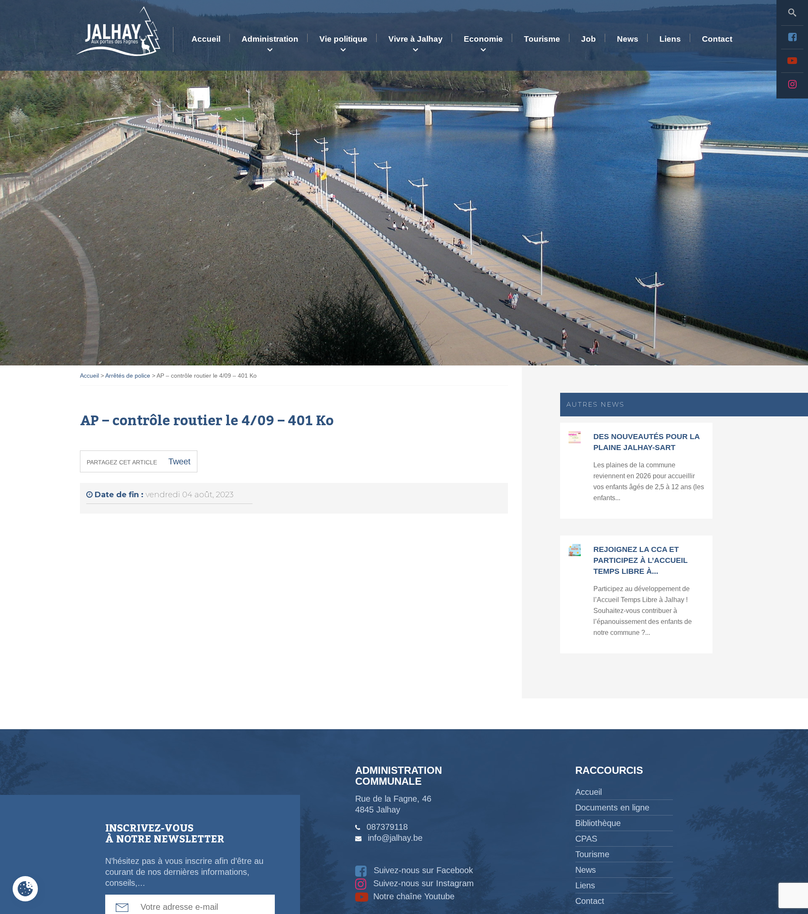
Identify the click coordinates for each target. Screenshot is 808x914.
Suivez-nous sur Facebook (422, 870)
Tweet (179, 461)
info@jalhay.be (395, 837)
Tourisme (542, 39)
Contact (717, 39)
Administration (270, 39)
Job (588, 39)
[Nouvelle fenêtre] (792, 37)
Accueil (206, 39)
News (627, 39)
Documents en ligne (612, 807)
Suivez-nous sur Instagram (422, 883)
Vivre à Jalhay (415, 39)
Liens (670, 39)
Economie (483, 39)
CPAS (586, 838)
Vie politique (343, 39)
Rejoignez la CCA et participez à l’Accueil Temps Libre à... (640, 560)
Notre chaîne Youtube (412, 896)
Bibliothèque (598, 823)
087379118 (387, 826)
